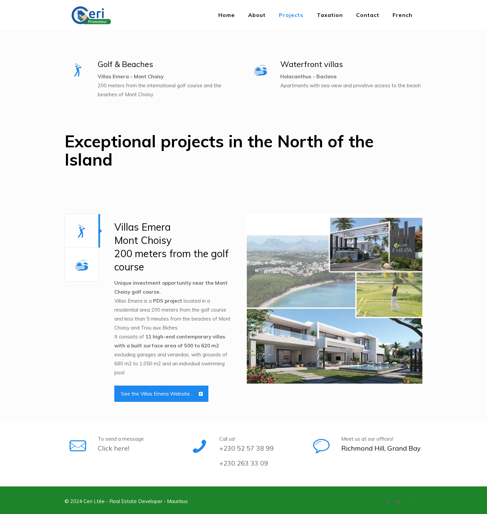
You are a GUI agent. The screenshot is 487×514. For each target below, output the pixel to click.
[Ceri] (99, 15)
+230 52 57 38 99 (246, 448)
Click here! (113, 448)
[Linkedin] (398, 501)
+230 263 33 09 (243, 463)
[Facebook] (388, 501)
